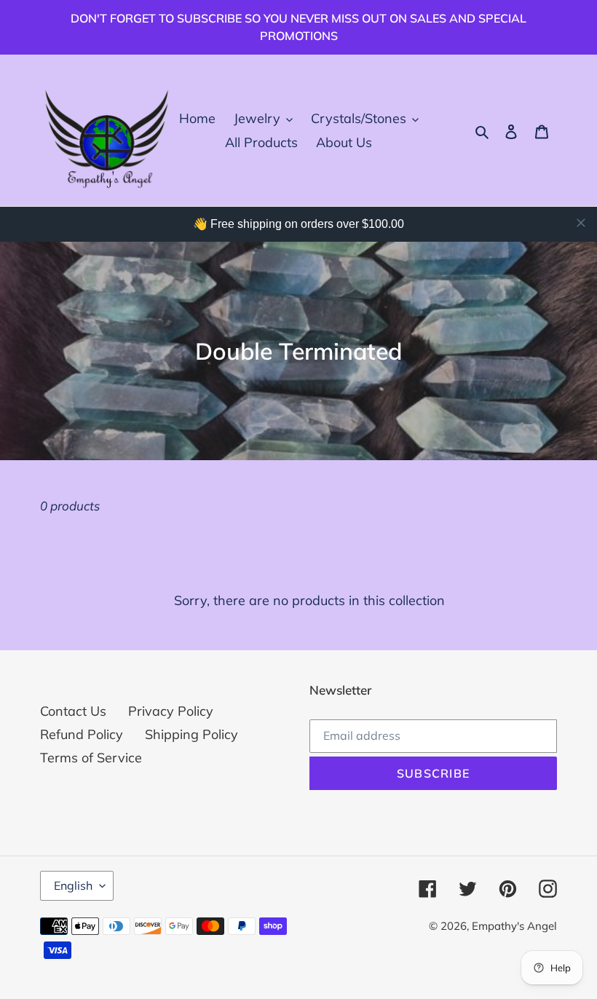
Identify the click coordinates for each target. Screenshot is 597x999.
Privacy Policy (170, 711)
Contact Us (73, 711)
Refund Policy (81, 734)
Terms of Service (91, 757)
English (73, 885)
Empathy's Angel (514, 926)
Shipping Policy (191, 734)
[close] (581, 223)
